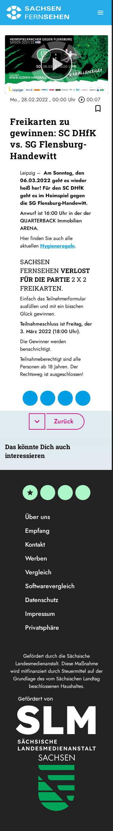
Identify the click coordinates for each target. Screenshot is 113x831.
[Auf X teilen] (47, 398)
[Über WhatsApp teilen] (65, 398)
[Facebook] (47, 492)
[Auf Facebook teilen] (30, 398)
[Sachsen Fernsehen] (37, 12)
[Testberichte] (30, 492)
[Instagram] (65, 492)
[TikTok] (82, 492)
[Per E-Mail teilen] (82, 398)
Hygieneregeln (57, 245)
